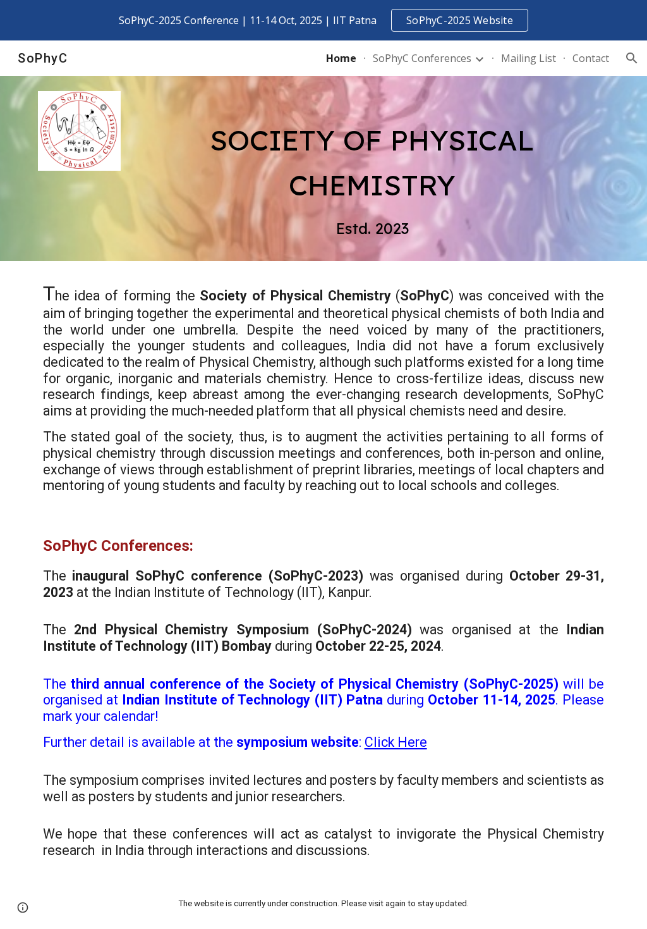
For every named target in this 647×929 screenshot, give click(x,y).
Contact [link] (590, 58)
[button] (632, 58)
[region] (323, 20)
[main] (372, 168)
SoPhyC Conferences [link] (422, 58)
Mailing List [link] (528, 58)
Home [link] (341, 58)
